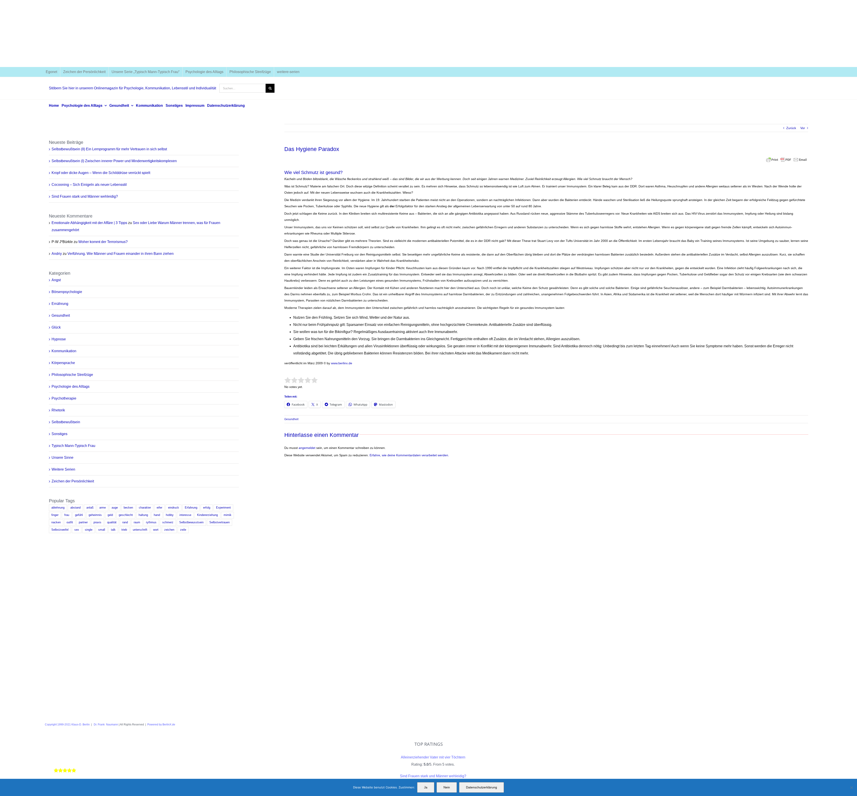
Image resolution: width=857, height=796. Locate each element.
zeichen (169, 529)
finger (54, 515)
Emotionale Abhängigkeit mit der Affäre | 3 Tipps (89, 223)
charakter (145, 507)
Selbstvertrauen (219, 522)
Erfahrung (191, 507)
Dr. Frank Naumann (105, 724)
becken (128, 507)
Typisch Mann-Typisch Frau (73, 446)
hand (157, 515)
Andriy (57, 254)
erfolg (206, 507)
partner (83, 522)
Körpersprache (63, 363)
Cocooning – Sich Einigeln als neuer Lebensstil (89, 184)
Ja (425, 787)
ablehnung (57, 507)
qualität (111, 522)
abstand (75, 507)
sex (76, 529)
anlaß (90, 507)
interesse (185, 515)
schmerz (167, 522)
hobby (170, 515)
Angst (56, 280)
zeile (183, 529)
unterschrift (140, 529)
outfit (70, 522)
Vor (802, 128)
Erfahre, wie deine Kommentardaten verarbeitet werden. (409, 455)
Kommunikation (64, 351)
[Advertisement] (428, 33)
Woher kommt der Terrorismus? (103, 242)
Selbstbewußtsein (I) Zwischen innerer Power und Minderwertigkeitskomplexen (114, 161)
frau (66, 515)
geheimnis (95, 515)
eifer (159, 507)
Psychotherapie (64, 398)
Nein (446, 787)
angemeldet (307, 448)
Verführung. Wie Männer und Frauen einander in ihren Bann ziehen (120, 254)
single (88, 529)
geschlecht (126, 515)
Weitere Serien (63, 469)
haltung (143, 515)
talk (113, 529)
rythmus (151, 522)
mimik (227, 515)
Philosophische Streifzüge (72, 375)
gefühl (79, 515)
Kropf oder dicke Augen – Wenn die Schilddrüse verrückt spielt (101, 173)
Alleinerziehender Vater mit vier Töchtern (433, 757)
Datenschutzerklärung (481, 787)
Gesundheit (291, 419)
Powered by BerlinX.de (161, 724)
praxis (97, 522)
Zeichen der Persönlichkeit (73, 481)
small (101, 529)
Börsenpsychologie (67, 292)
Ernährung (60, 304)
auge (115, 507)
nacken (56, 522)
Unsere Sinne (62, 457)
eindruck (173, 507)
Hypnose (59, 339)
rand (125, 522)
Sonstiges (59, 434)
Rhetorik (58, 410)
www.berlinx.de (341, 363)
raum (137, 522)
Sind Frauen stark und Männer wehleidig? (85, 196)
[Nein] (851, 787)
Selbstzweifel (60, 529)
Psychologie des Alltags (70, 386)
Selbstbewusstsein (191, 522)
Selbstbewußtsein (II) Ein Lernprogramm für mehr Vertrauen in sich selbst (109, 149)
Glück (56, 327)
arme (102, 507)
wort (155, 529)
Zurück (791, 128)
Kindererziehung (207, 515)
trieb (124, 529)
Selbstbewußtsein (66, 422)
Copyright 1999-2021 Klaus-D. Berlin (67, 724)
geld (110, 515)
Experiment (223, 507)
